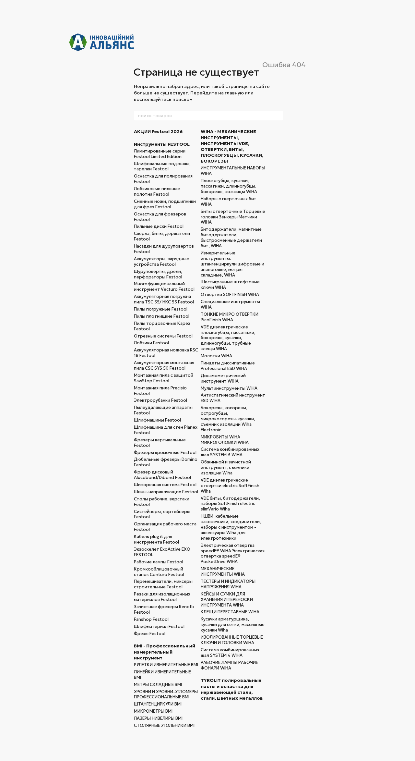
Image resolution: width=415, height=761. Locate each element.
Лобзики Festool (151, 343)
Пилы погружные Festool (160, 309)
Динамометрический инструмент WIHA (223, 378)
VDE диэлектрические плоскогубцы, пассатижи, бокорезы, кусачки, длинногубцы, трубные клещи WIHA (228, 338)
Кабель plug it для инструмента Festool (156, 539)
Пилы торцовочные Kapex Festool (162, 326)
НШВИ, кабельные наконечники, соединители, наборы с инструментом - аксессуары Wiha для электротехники (231, 527)
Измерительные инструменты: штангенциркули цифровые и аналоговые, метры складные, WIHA (232, 264)
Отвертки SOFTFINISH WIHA (230, 294)
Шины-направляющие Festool (166, 492)
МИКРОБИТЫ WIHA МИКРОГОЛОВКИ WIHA (225, 439)
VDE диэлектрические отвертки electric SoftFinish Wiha (230, 485)
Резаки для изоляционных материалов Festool (162, 596)
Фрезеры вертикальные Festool (160, 442)
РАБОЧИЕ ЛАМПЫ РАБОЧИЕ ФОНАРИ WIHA (229, 665)
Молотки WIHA (216, 356)
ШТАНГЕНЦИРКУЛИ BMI (158, 704)
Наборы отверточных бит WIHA (228, 201)
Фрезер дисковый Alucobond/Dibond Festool (162, 474)
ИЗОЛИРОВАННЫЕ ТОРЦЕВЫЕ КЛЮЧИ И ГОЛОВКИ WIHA (232, 639)
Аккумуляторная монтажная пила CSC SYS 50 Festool (164, 365)
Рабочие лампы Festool (158, 562)
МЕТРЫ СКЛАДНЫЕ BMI (158, 684)
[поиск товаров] (278, 115)
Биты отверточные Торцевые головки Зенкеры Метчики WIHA (233, 217)
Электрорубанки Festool (160, 400)
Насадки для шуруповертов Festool (164, 248)
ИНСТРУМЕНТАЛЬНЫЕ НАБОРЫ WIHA (233, 170)
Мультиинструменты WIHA (229, 388)
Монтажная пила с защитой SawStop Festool (163, 378)
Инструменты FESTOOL (162, 144)
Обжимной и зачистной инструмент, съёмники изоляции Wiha (226, 467)
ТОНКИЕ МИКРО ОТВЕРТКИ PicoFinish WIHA (229, 317)
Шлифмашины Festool (157, 420)
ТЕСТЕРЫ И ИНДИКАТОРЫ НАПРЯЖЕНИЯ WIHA (228, 584)
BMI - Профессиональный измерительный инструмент (164, 651)
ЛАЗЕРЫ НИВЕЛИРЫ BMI (158, 718)
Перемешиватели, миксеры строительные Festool (163, 584)
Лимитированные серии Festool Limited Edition (159, 153)
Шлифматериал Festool (159, 626)
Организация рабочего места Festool (165, 526)
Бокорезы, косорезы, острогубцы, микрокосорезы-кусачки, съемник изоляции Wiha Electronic (228, 419)
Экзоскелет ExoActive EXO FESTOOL (162, 552)
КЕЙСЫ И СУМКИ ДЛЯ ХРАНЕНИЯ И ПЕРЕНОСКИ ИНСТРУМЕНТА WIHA (227, 599)
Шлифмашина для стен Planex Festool (165, 430)
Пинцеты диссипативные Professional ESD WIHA (228, 365)
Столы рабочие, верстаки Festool (161, 501)
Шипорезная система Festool (165, 484)
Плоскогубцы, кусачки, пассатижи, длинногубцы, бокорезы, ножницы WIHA (229, 186)
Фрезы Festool (149, 633)
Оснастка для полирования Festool (163, 178)
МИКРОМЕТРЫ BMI (153, 711)
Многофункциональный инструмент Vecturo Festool (164, 286)
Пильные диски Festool (159, 226)
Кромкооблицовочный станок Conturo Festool (159, 571)
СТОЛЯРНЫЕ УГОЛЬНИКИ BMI (164, 725)
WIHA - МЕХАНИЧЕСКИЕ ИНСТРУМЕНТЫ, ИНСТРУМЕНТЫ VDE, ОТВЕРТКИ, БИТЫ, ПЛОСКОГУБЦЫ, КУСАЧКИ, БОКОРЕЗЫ (232, 146)
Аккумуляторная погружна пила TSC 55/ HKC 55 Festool (164, 299)
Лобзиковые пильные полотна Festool (157, 191)
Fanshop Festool (151, 619)
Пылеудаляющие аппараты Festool (163, 410)
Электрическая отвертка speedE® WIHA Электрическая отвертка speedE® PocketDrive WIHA (233, 554)
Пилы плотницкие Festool (161, 316)
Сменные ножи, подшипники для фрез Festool (165, 204)
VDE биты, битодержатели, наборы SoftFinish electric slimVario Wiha (230, 504)
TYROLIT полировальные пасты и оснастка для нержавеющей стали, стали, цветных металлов (232, 689)
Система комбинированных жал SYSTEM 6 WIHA (230, 452)
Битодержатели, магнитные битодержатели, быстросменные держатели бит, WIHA (231, 238)
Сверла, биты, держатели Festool (162, 236)
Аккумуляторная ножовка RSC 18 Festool (166, 352)
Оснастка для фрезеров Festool (160, 216)
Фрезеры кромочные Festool (165, 452)
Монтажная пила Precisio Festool (160, 390)
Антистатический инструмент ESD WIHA (233, 397)
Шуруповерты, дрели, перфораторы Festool (158, 274)
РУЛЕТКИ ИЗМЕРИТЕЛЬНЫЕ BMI (166, 665)
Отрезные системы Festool (163, 336)
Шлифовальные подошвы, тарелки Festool (162, 166)
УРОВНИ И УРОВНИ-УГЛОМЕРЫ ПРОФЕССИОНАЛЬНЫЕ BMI (166, 694)
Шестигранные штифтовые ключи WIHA (230, 284)
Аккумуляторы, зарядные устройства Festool (161, 261)
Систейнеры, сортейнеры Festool (162, 514)
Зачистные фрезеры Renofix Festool (164, 609)
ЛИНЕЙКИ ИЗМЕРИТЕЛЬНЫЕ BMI (162, 674)
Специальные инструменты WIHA (230, 304)
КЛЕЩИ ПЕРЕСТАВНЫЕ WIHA (230, 612)
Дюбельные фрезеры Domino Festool (165, 462)
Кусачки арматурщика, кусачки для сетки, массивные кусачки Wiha (233, 624)
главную (234, 93)
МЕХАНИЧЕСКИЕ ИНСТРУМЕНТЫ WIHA (223, 571)
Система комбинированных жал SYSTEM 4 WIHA (230, 652)
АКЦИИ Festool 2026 (158, 131)
